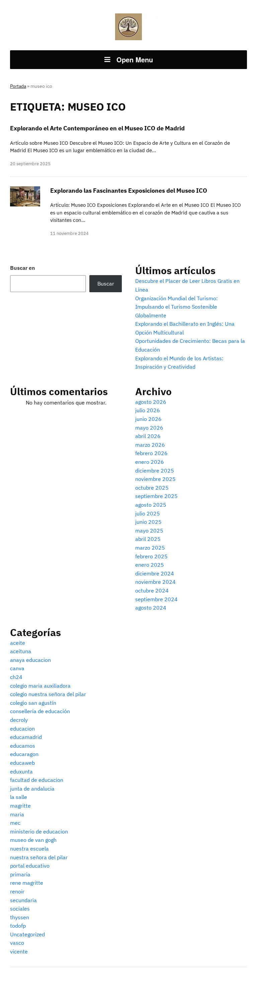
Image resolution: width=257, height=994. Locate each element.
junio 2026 (148, 419)
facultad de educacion (36, 779)
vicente (19, 951)
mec (15, 822)
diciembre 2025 (154, 470)
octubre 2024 (152, 590)
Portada (18, 86)
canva (17, 668)
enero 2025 (149, 564)
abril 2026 (148, 436)
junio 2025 (148, 521)
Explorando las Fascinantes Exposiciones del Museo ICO (128, 190)
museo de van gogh (33, 839)
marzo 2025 (150, 547)
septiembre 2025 (156, 496)
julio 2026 (147, 410)
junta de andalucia (32, 788)
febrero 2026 (151, 453)
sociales (20, 908)
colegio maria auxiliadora (40, 685)
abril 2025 (148, 539)
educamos (22, 745)
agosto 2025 (150, 504)
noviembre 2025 (155, 479)
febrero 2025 (151, 556)
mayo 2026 (149, 427)
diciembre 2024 (154, 573)
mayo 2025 (149, 530)
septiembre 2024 (156, 599)
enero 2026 (149, 461)
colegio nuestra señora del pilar (48, 694)
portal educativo (30, 865)
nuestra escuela (29, 848)
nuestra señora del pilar (39, 857)
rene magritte (26, 882)
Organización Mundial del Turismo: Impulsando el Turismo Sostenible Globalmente (176, 307)
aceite (17, 642)
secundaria (23, 900)
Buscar (105, 283)
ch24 (16, 677)
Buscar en (22, 267)
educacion (22, 728)
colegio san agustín (33, 702)
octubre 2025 (152, 487)
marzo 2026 (150, 444)
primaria (20, 874)
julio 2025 (147, 513)
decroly (19, 720)
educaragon (24, 754)
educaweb (22, 762)
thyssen (19, 917)
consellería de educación (40, 711)
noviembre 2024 (155, 581)
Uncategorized (27, 934)
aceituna (20, 651)
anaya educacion (30, 660)
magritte (20, 805)
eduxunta (21, 771)
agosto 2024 (150, 607)
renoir (17, 891)
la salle (18, 797)
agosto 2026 (150, 401)
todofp (18, 925)
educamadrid (26, 737)
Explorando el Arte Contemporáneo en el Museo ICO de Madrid (97, 128)
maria (17, 814)
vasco (17, 942)
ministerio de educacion (39, 831)
